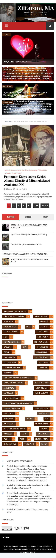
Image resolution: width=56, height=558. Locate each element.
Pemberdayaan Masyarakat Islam (18, 403)
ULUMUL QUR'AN (10, 444)
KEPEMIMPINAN (10, 362)
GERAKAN (7, 347)
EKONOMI (44, 322)
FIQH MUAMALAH (41, 342)
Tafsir (24, 434)
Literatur (43, 368)
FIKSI (28, 327)
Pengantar (43, 413)
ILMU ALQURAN (42, 352)
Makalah (7, 373)
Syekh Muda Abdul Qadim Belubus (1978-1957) (29, 235)
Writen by (8, 546)
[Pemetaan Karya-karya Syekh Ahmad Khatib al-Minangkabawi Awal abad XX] (28, 145)
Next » (45, 205)
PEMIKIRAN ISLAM (41, 408)
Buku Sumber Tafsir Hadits (15, 311)
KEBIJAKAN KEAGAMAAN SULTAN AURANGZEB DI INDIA (25, 254)
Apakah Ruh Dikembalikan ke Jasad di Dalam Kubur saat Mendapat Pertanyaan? (25, 94)
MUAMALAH (8, 393)
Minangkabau (42, 388)
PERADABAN (8, 419)
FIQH (5, 337)
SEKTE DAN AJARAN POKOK (14, 429)
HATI (24, 347)
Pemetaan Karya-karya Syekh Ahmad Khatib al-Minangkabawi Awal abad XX (27, 180)
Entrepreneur (10, 327)
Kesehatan (43, 362)
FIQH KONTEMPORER (11, 342)
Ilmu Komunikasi (41, 357)
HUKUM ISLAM (42, 347)
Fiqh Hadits (43, 337)
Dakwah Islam (41, 316)
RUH (46, 419)
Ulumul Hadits (41, 439)
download (8, 322)
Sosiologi (8, 434)
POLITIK (29, 419)
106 (36, 205)
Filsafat (44, 327)
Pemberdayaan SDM (12, 408)
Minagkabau (9, 388)
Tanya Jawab (42, 434)
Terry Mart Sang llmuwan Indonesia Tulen (26, 244)
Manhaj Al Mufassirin (13, 383)
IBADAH (7, 352)
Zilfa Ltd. (32, 552)
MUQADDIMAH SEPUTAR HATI (15, 61)
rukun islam (9, 424)
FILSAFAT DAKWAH (11, 332)
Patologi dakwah (11, 398)
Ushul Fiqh (29, 444)
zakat (43, 444)
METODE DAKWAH (41, 383)
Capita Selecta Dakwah (14, 316)
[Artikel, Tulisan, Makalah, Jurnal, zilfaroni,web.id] (28, 12)
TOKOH (22, 439)
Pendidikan (8, 413)
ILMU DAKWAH (9, 357)
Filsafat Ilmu (42, 332)
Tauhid (7, 439)
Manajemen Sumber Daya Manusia (18, 378)
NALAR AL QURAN (41, 393)
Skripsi (44, 429)
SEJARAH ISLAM (41, 424)
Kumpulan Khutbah (12, 368)
